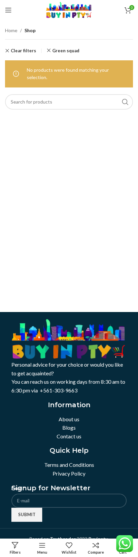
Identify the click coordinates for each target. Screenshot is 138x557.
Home (11, 30)
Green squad (65, 50)
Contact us (69, 436)
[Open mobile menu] (8, 10)
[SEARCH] (125, 102)
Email (18, 488)
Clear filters (23, 51)
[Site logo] (69, 9)
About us (69, 419)
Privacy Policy (69, 473)
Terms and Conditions (69, 464)
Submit (27, 514)
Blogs (69, 427)
